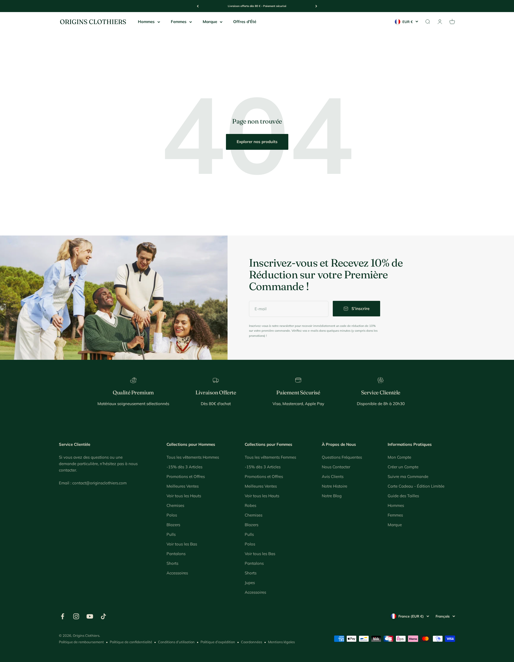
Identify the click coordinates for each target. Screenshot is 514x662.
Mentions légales (281, 642)
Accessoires (177, 572)
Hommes (146, 21)
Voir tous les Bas (182, 544)
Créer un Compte (403, 466)
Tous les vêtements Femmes (270, 457)
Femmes (179, 21)
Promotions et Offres (186, 476)
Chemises (175, 505)
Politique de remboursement (81, 642)
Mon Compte (399, 457)
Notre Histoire (334, 486)
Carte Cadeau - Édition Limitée (416, 486)
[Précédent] (198, 6)
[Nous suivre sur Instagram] (76, 616)
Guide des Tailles (403, 495)
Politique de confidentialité (131, 642)
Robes (250, 505)
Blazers (173, 524)
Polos (172, 515)
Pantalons (176, 553)
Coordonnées (251, 642)
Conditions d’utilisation (176, 642)
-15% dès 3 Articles (184, 466)
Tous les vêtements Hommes (193, 457)
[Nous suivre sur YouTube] (89, 616)
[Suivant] (316, 6)
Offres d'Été (244, 21)
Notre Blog (332, 495)
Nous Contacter (336, 466)
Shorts (172, 563)
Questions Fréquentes (342, 457)
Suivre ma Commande (408, 476)
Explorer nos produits (257, 141)
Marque (210, 21)
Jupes (250, 582)
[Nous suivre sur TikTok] (103, 616)
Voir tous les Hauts (184, 495)
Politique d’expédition (218, 642)
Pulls (171, 534)
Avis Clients (332, 476)
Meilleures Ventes (183, 486)
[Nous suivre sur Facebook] (62, 616)
